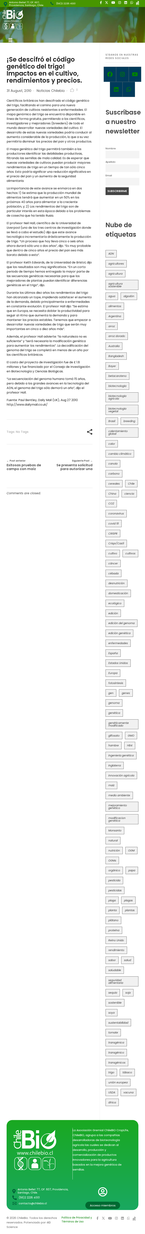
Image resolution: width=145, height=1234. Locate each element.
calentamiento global (118, 432)
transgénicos (116, 1062)
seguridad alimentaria (115, 981)
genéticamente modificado (118, 724)
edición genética (119, 633)
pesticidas (115, 890)
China (112, 494)
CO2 (111, 503)
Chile (131, 484)
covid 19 (113, 523)
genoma (114, 703)
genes (126, 693)
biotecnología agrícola (117, 397)
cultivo (112, 553)
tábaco (127, 1072)
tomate (113, 1032)
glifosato (114, 735)
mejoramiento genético (117, 806)
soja (128, 993)
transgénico (116, 1052)
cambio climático (119, 454)
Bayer (112, 366)
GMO (131, 735)
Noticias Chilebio (51, 90)
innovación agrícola (121, 775)
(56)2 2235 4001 (66, 3)
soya (111, 1013)
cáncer (113, 563)
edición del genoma (121, 623)
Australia (114, 346)
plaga (112, 900)
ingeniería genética (121, 755)
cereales (114, 484)
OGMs (112, 860)
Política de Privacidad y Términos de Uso (77, 1219)
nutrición (114, 850)
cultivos (130, 553)
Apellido (111, 161)
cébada (113, 573)
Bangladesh (116, 356)
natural (113, 840)
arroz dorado (116, 336)
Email (109, 175)
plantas (130, 910)
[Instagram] (122, 74)
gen (110, 693)
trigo (111, 1072)
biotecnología (117, 386)
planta (112, 910)
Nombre (111, 148)
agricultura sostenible (115, 285)
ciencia (129, 494)
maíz (111, 785)
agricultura (115, 274)
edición (113, 613)
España (113, 653)
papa (131, 870)
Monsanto (114, 830)
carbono (114, 474)
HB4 (129, 745)
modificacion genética (117, 819)
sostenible (115, 1003)
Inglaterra (114, 765)
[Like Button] (72, 90)
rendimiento (116, 950)
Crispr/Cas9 (116, 543)
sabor (112, 960)
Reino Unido (116, 940)
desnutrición (116, 583)
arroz (111, 326)
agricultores (116, 264)
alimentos (114, 306)
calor (111, 444)
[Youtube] (135, 74)
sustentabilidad (118, 1023)
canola (112, 464)
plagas (128, 900)
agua (111, 296)
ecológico (114, 603)
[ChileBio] (38, 19)
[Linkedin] (116, 89)
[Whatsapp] (129, 89)
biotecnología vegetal (117, 410)
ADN (111, 254)
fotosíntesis (115, 683)
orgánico (114, 870)
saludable (114, 970)
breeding (129, 421)
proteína (113, 930)
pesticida (114, 880)
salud (127, 960)
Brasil (111, 421)
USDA (111, 1092)
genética (114, 713)
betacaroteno (117, 376)
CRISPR (112, 533)
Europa (112, 673)
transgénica (116, 1042)
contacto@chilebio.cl (33, 1203)
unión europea (118, 1082)
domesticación (118, 593)
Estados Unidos (118, 663)
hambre (113, 745)
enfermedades (118, 643)
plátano (113, 920)
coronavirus (116, 513)
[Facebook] (110, 74)
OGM (131, 850)
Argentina (114, 316)
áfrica (112, 1102)
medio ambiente (119, 795)
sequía (112, 993)
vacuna (128, 1092)
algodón (128, 296)
